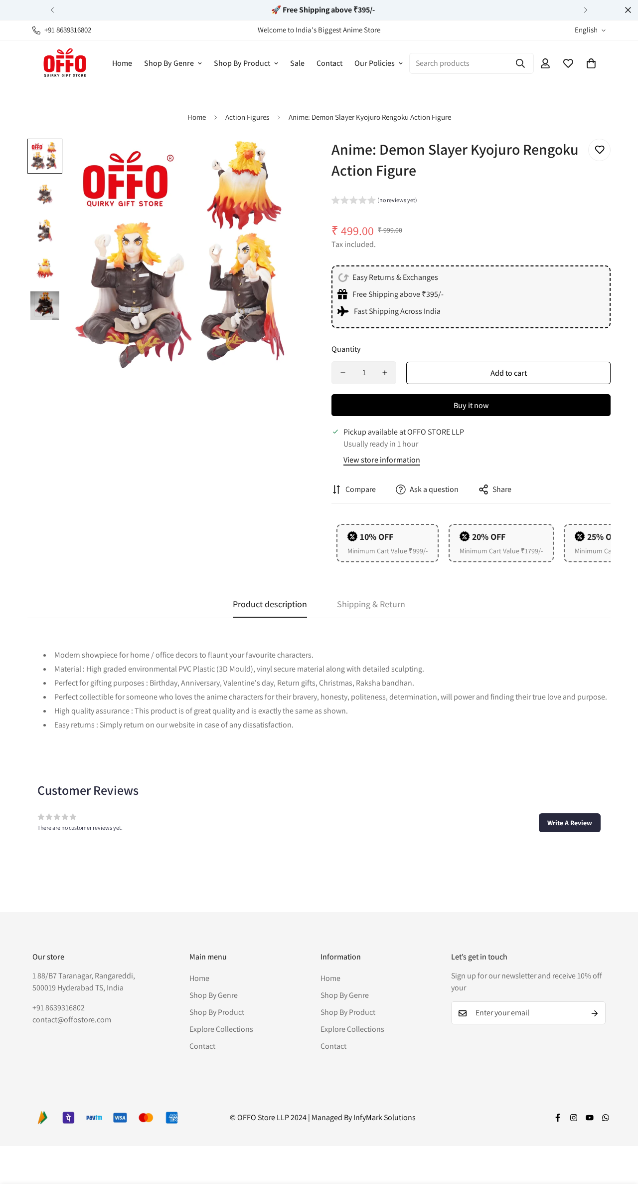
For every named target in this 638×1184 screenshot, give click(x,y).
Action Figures (247, 117)
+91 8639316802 (58, 1008)
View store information (381, 460)
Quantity (346, 349)
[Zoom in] (285, 160)
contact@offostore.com (71, 1020)
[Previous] (52, 10)
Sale (297, 63)
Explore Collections (221, 1029)
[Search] (520, 63)
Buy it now (471, 405)
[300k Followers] (558, 1118)
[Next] (585, 10)
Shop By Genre (169, 63)
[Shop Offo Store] (64, 63)
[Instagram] (574, 1118)
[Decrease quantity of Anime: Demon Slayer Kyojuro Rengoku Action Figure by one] (343, 373)
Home (122, 63)
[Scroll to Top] (618, 1129)
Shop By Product (242, 63)
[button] (591, 63)
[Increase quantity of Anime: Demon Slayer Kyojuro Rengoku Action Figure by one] (385, 373)
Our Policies (374, 63)
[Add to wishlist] (599, 150)
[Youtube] (590, 1118)
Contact (329, 63)
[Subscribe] (595, 1013)
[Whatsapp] (606, 1118)
